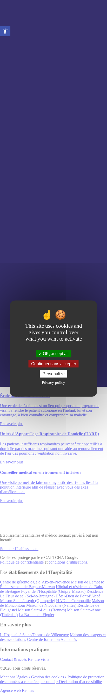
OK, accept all (55, 353)
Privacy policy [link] (53, 382)
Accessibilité (5, 31)
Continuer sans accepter (53, 363)
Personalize (54, 374)
